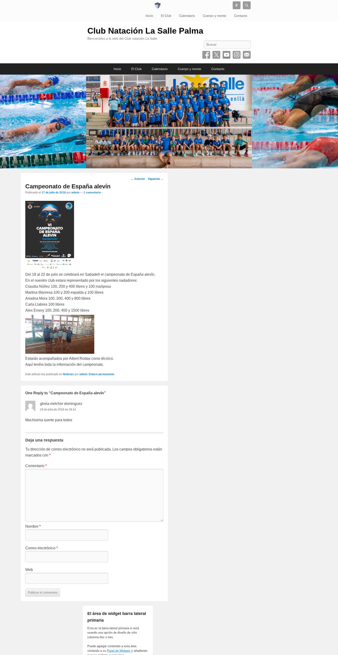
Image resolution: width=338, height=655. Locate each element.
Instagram (237, 55)
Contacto (240, 16)
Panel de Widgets (118, 650)
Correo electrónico (247, 55)
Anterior (138, 179)
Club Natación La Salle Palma (145, 30)
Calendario (187, 16)
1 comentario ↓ (93, 192)
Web (29, 570)
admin (75, 192)
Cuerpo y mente (214, 16)
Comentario (36, 466)
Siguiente (155, 179)
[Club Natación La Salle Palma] (157, 5)
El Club (166, 16)
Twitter (216, 55)
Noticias (68, 374)
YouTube (226, 55)
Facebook (206, 55)
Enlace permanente (101, 374)
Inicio (149, 16)
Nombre (33, 526)
